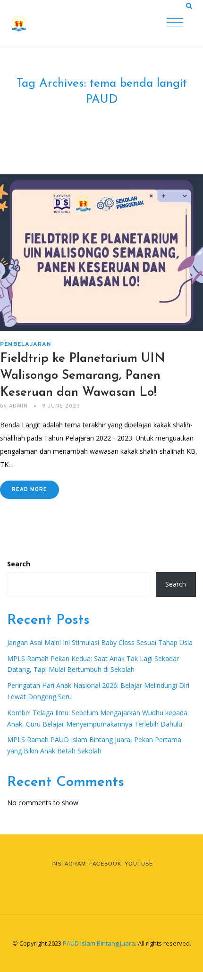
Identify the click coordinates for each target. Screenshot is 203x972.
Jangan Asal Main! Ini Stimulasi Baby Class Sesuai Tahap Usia (100, 642)
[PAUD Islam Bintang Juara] (56, 23)
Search (18, 563)
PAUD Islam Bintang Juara (99, 943)
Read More (29, 489)
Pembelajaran (25, 344)
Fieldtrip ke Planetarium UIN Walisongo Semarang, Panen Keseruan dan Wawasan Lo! (82, 375)
